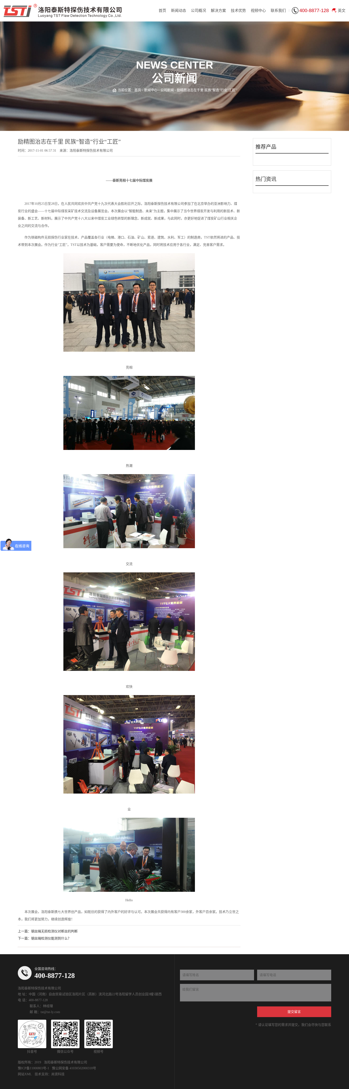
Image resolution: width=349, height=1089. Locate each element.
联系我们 (278, 11)
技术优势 (238, 11)
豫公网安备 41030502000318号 (74, 1068)
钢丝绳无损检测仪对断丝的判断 (54, 931)
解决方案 (218, 11)
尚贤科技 (58, 1074)
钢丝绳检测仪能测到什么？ (51, 938)
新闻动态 (178, 11)
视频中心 (258, 11)
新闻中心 (150, 90)
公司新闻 (167, 90)
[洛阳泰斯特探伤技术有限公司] (63, 11)
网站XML (25, 1074)
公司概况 (198, 11)
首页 (162, 11)
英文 (341, 11)
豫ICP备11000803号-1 (33, 1068)
